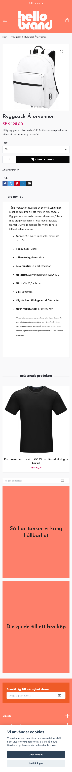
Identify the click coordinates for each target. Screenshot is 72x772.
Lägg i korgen (44, 159)
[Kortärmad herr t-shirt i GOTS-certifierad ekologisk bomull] (36, 420)
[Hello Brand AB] (35, 20)
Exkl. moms (35, 3)
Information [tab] (15, 197)
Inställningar (36, 763)
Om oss (7, 715)
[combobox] (36, 149)
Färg (5, 142)
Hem (5, 36)
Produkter (16, 36)
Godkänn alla (36, 754)
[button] (32, 107)
